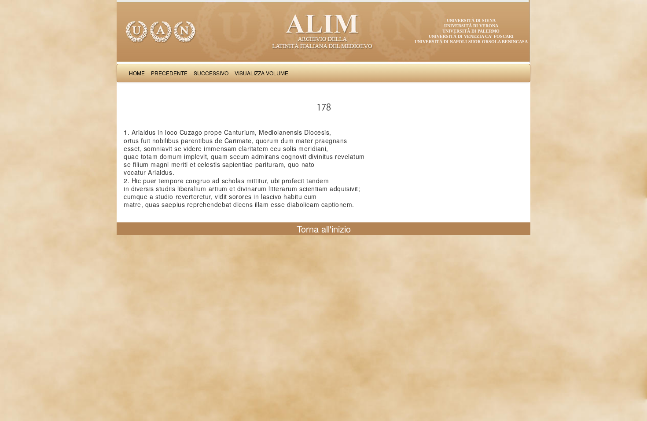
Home (137, 73)
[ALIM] (323, 30)
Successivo (211, 73)
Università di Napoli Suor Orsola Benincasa (471, 41)
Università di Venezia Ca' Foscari (471, 36)
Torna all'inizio (324, 228)
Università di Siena (471, 20)
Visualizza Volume (261, 73)
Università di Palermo (471, 31)
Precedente (169, 73)
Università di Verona (471, 25)
